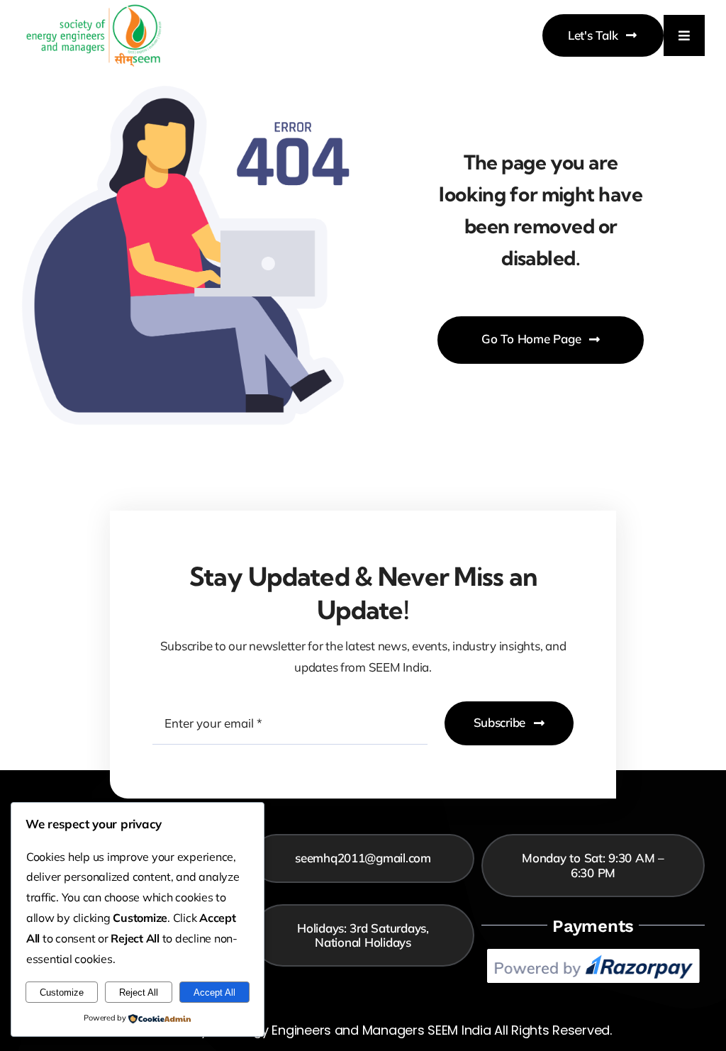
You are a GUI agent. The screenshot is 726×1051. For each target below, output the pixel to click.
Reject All (138, 992)
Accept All (214, 992)
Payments (593, 926)
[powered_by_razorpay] (593, 954)
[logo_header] (94, 8)
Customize (62, 992)
